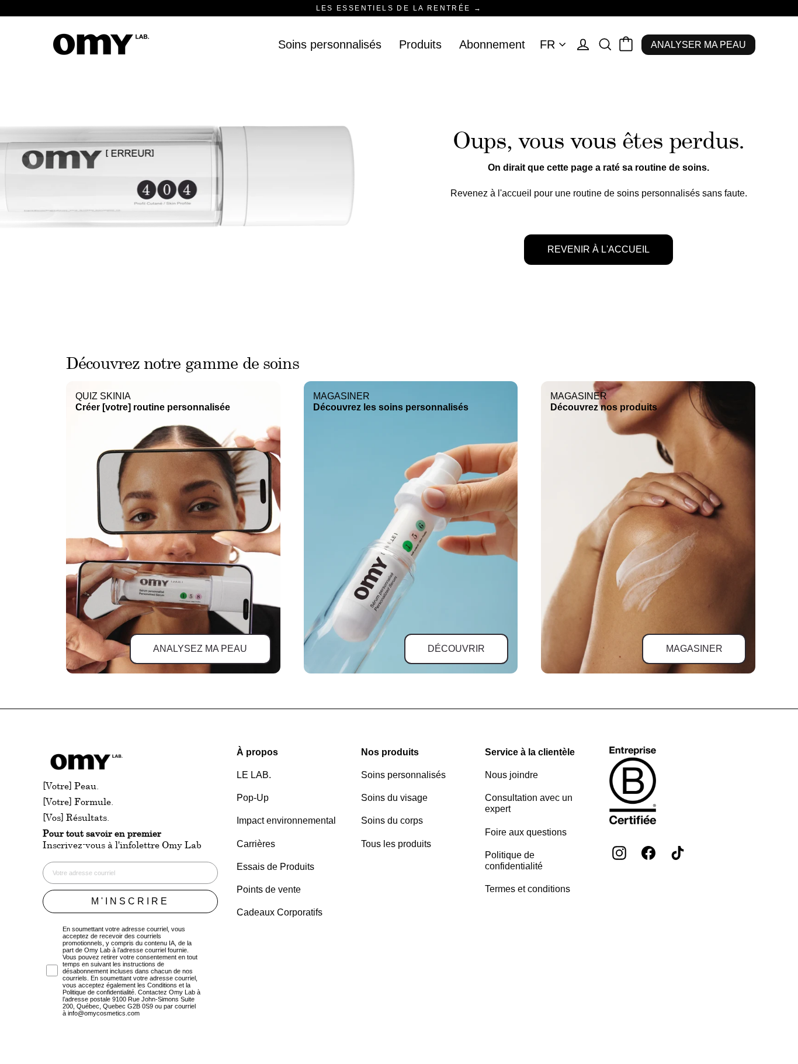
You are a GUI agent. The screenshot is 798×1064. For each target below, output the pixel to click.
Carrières (256, 844)
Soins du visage (394, 798)
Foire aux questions (526, 832)
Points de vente (269, 889)
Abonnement (492, 44)
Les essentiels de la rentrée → (399, 8)
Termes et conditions (527, 889)
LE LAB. (254, 775)
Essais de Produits (275, 867)
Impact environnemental (286, 820)
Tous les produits (396, 844)
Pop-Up (253, 798)
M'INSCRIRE (130, 901)
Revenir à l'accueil (598, 249)
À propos (257, 752)
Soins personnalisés (329, 44)
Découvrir (456, 649)
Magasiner (694, 649)
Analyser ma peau (698, 45)
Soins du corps (392, 820)
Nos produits (390, 752)
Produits (420, 44)
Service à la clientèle (530, 752)
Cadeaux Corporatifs (279, 912)
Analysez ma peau (200, 649)
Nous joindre (511, 775)
